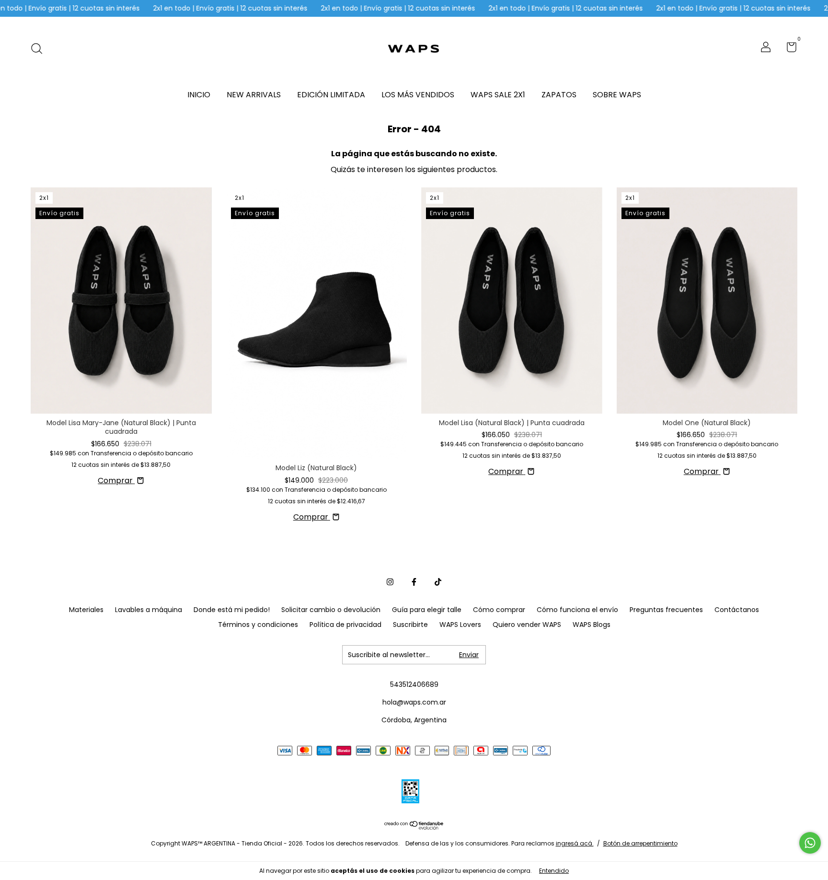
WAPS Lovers (460, 624)
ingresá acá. (575, 843)
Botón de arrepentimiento (640, 843)
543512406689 (414, 684)
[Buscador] (40, 48)
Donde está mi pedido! (232, 609)
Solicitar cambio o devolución (330, 609)
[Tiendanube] (414, 827)
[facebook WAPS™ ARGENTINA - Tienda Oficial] (414, 582)
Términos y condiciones (258, 624)
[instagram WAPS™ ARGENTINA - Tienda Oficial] (390, 582)
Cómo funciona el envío (577, 609)
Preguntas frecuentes (666, 609)
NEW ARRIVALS (254, 94)
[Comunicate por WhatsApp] (810, 843)
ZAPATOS (558, 94)
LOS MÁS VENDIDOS (417, 94)
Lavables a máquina (148, 609)
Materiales (86, 609)
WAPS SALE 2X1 (498, 94)
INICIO (198, 94)
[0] (788, 48)
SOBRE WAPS (617, 94)
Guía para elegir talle (426, 609)
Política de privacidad (345, 624)
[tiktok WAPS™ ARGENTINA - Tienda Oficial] (438, 582)
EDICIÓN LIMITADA (331, 94)
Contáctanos (736, 609)
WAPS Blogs (591, 624)
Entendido (554, 871)
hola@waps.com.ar (414, 702)
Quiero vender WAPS (527, 624)
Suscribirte (410, 624)
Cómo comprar (499, 609)
